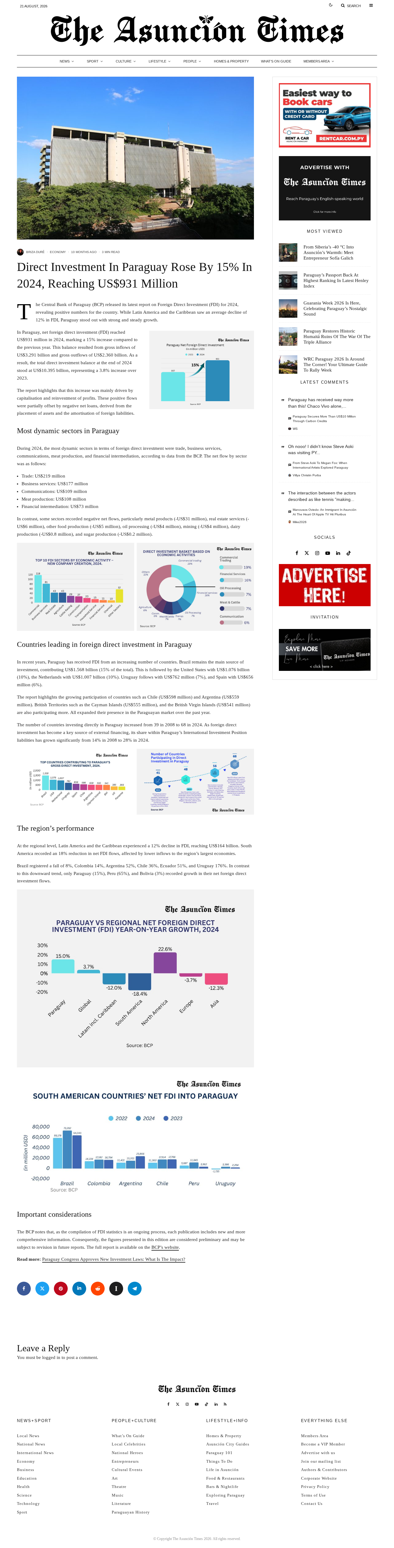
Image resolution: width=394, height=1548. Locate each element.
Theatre (119, 1486)
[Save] (116, 1289)
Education (27, 1478)
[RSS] (225, 1404)
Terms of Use (313, 1495)
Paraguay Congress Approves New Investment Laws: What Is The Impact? (113, 1259)
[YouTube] (197, 1404)
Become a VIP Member (323, 1444)
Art (115, 1478)
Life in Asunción (222, 1469)
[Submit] (98, 1289)
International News (35, 1452)
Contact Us (312, 1503)
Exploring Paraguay (225, 1495)
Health (23, 1486)
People (190, 61)
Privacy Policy (315, 1486)
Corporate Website (319, 1478)
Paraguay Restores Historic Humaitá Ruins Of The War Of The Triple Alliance (337, 337)
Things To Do (219, 1461)
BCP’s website (165, 1247)
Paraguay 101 (219, 1452)
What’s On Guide (276, 61)
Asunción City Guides (227, 1444)
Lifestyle (157, 61)
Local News (28, 1435)
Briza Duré (35, 252)
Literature (121, 1503)
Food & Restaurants (225, 1478)
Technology (28, 1503)
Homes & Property (231, 61)
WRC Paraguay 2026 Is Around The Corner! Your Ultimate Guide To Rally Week (336, 365)
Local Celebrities (129, 1444)
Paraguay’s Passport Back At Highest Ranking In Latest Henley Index (336, 280)
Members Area (317, 61)
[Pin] (61, 1289)
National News (31, 1444)
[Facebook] (168, 1404)
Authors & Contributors (324, 1469)
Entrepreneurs (125, 1461)
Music (118, 1495)
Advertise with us (318, 1452)
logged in (51, 1357)
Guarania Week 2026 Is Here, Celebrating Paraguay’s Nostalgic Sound (335, 308)
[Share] (24, 1289)
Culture (123, 61)
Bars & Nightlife (222, 1486)
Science (24, 1495)
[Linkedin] (216, 1404)
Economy (58, 252)
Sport (92, 61)
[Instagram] (187, 1404)
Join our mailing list (321, 1461)
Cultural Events (127, 1469)
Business (25, 1469)
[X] (178, 1404)
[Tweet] (42, 1289)
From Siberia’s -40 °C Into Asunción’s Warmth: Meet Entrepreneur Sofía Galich (329, 252)
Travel (212, 1503)
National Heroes (127, 1452)
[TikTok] (206, 1404)
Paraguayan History (131, 1512)
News (65, 61)
